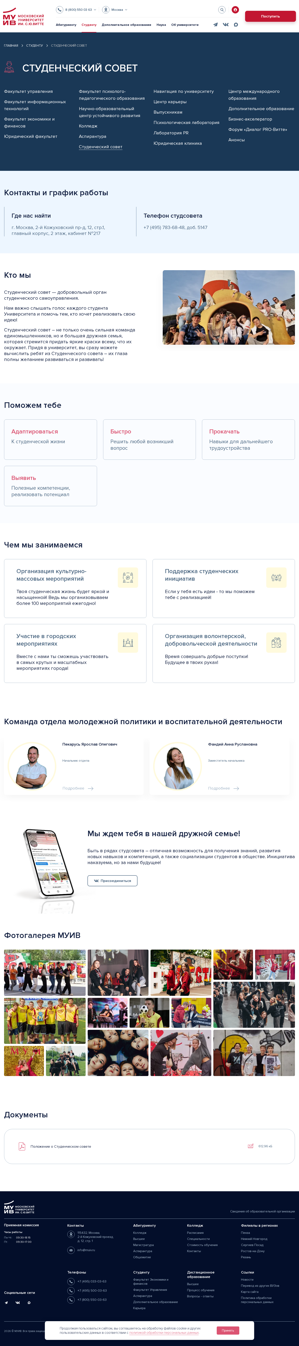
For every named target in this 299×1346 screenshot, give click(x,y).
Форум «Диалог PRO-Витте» (257, 129)
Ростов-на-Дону (253, 1251)
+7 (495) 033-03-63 (91, 1281)
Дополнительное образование (126, 25)
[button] (76, 9)
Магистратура (143, 1245)
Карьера (139, 1308)
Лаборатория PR (171, 133)
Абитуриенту (66, 25)
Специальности (198, 1239)
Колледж (88, 126)
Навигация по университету (184, 91)
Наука (161, 25)
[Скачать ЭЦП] (250, 1146)
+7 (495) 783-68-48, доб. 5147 (175, 227)
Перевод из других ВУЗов (260, 1286)
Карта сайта (250, 1292)
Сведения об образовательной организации (262, 1211)
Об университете (185, 25)
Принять (228, 1330)
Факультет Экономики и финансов (150, 1282)
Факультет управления (28, 91)
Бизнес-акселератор (250, 119)
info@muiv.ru (86, 1250)
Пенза (245, 1233)
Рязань (246, 1257)
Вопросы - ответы (200, 1296)
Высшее (139, 1239)
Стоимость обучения (202, 1245)
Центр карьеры (170, 102)
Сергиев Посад (252, 1245)
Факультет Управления (150, 1290)
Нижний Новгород (254, 1239)
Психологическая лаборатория (186, 122)
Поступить (270, 16)
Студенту (89, 25)
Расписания (195, 1233)
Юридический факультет (30, 136)
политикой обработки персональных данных (164, 1333)
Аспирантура (92, 136)
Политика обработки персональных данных (257, 1300)
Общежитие (142, 1257)
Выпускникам (168, 112)
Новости (247, 1280)
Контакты (194, 1251)
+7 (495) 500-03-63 (92, 1291)
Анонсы (236, 140)
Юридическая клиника (178, 143)
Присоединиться (116, 881)
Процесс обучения (200, 1290)
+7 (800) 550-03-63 (92, 1300)
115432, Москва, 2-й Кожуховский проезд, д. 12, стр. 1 (95, 1237)
